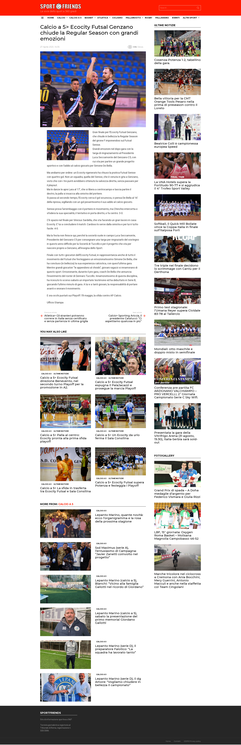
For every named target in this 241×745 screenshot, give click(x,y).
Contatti (177, 741)
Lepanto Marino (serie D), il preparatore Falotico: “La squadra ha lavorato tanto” (115, 649)
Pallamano (162, 17)
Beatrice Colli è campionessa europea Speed (176, 145)
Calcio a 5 (75, 17)
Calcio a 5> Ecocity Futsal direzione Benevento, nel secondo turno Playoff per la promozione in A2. (62, 382)
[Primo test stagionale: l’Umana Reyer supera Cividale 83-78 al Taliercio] (177, 291)
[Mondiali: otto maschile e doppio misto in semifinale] (177, 333)
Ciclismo (117, 17)
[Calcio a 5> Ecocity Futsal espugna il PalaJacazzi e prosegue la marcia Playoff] (120, 356)
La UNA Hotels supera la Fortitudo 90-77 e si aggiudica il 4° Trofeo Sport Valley (177, 185)
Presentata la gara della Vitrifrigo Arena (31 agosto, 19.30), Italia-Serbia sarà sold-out (176, 437)
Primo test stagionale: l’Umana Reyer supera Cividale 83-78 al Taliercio (177, 310)
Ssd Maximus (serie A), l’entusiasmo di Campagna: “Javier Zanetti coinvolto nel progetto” (116, 552)
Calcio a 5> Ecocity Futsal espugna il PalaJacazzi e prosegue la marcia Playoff (115, 385)
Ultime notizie (61, 374)
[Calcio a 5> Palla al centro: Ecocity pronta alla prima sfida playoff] (65, 411)
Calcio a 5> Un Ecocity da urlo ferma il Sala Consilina (117, 436)
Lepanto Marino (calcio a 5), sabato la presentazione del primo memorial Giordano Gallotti (116, 618)
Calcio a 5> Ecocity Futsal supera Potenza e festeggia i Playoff (119, 484)
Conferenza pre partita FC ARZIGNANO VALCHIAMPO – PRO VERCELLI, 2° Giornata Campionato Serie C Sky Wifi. (176, 392)
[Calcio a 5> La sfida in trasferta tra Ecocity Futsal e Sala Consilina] (65, 464)
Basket (89, 17)
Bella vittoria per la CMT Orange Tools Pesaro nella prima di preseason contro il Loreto (175, 103)
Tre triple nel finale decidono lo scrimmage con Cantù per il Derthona (177, 269)
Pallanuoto (133, 17)
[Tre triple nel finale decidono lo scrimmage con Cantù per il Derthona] (177, 249)
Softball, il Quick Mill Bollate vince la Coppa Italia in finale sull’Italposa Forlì (176, 227)
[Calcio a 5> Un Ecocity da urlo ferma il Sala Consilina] (120, 411)
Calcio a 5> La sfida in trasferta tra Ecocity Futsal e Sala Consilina (65, 489)
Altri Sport (190, 17)
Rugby (148, 17)
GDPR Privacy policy (192, 741)
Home (50, 17)
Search (198, 8)
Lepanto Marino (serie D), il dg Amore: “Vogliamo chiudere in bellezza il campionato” (118, 682)
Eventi (176, 17)
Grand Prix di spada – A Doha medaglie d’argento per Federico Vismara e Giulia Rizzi (177, 493)
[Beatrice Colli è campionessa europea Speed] (177, 127)
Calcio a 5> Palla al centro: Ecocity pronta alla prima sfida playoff (63, 438)
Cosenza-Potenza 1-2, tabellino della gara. (177, 61)
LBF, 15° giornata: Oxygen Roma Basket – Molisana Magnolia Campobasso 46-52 (176, 535)
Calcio (61, 17)
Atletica (102, 17)
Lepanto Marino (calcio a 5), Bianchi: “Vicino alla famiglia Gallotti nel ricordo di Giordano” (119, 583)
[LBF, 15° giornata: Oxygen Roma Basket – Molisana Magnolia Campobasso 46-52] (177, 516)
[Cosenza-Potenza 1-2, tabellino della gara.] (177, 43)
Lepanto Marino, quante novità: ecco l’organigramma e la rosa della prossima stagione (119, 518)
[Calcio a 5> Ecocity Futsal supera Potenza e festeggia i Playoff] (120, 461)
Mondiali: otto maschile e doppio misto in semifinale (174, 350)
